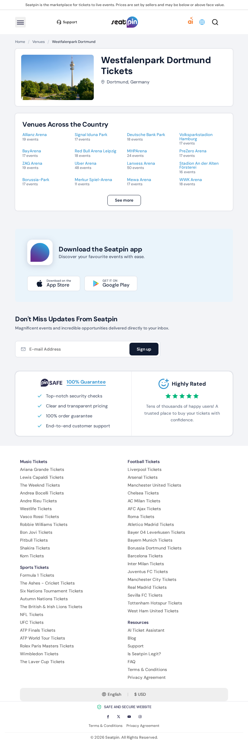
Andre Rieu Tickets (38, 501)
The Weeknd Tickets (40, 485)
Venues (38, 42)
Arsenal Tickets (143, 477)
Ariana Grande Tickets (42, 469)
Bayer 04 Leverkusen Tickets (156, 532)
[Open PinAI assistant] (190, 22)
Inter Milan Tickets (146, 563)
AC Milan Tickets (144, 501)
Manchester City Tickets (152, 579)
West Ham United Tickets (153, 611)
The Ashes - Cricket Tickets (47, 583)
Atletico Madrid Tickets (151, 524)
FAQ (131, 661)
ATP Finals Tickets (37, 630)
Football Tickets (144, 461)
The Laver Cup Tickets (42, 661)
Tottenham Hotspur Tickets (155, 603)
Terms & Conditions (147, 669)
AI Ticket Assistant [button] (146, 630)
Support (136, 646)
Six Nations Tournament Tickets (51, 591)
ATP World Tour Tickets (42, 638)
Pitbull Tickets (34, 540)
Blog (132, 638)
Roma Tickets (141, 516)
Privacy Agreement (147, 677)
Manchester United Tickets (154, 485)
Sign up (144, 349)
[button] (202, 22)
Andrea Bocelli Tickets (42, 493)
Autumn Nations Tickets (44, 598)
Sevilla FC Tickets (145, 595)
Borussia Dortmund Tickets (154, 548)
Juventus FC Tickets (148, 571)
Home (20, 42)
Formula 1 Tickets (37, 575)
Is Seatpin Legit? (144, 653)
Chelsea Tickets (143, 493)
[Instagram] (140, 717)
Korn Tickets (32, 556)
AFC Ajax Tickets (144, 508)
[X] (118, 716)
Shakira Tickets (35, 548)
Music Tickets (33, 461)
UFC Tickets (32, 622)
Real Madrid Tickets (147, 587)
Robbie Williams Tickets (43, 524)
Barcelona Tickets (145, 556)
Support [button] (70, 22)
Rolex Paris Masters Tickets (47, 646)
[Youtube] (129, 717)
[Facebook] (108, 717)
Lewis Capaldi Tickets (42, 477)
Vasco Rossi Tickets (39, 516)
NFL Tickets (31, 614)
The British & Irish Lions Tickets (51, 606)
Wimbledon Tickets (39, 653)
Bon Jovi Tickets (36, 532)
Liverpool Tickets (145, 469)
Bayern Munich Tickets (150, 540)
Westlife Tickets (36, 508)
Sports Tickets (34, 567)
